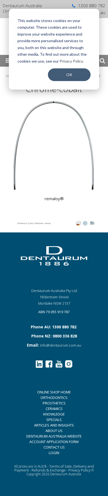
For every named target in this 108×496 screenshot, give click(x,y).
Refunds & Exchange (49, 470)
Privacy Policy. (72, 61)
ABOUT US (54, 430)
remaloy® (54, 198)
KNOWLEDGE (54, 414)
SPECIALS (54, 419)
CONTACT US (54, 447)
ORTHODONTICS (54, 397)
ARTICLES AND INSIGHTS (54, 425)
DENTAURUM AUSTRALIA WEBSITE (54, 436)
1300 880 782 (91, 5)
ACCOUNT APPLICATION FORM (54, 441)
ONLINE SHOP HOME (54, 392)
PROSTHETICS (54, 403)
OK (69, 74)
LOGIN (54, 452)
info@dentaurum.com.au (60, 345)
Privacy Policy (79, 470)
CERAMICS (54, 408)
